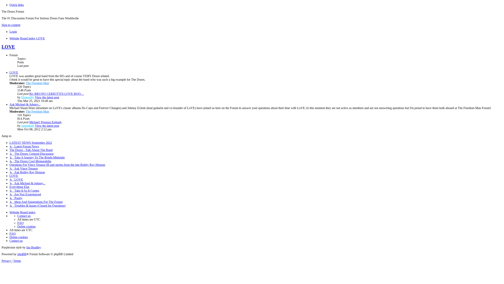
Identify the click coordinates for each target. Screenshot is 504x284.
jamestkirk (27, 125)
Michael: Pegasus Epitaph (45, 122)
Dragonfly (27, 97)
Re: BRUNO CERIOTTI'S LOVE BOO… (56, 93)
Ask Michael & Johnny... (25, 104)
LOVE (8, 46)
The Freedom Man (37, 83)
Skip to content (11, 25)
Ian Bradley (33, 247)
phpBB (21, 254)
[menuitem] (13, 31)
